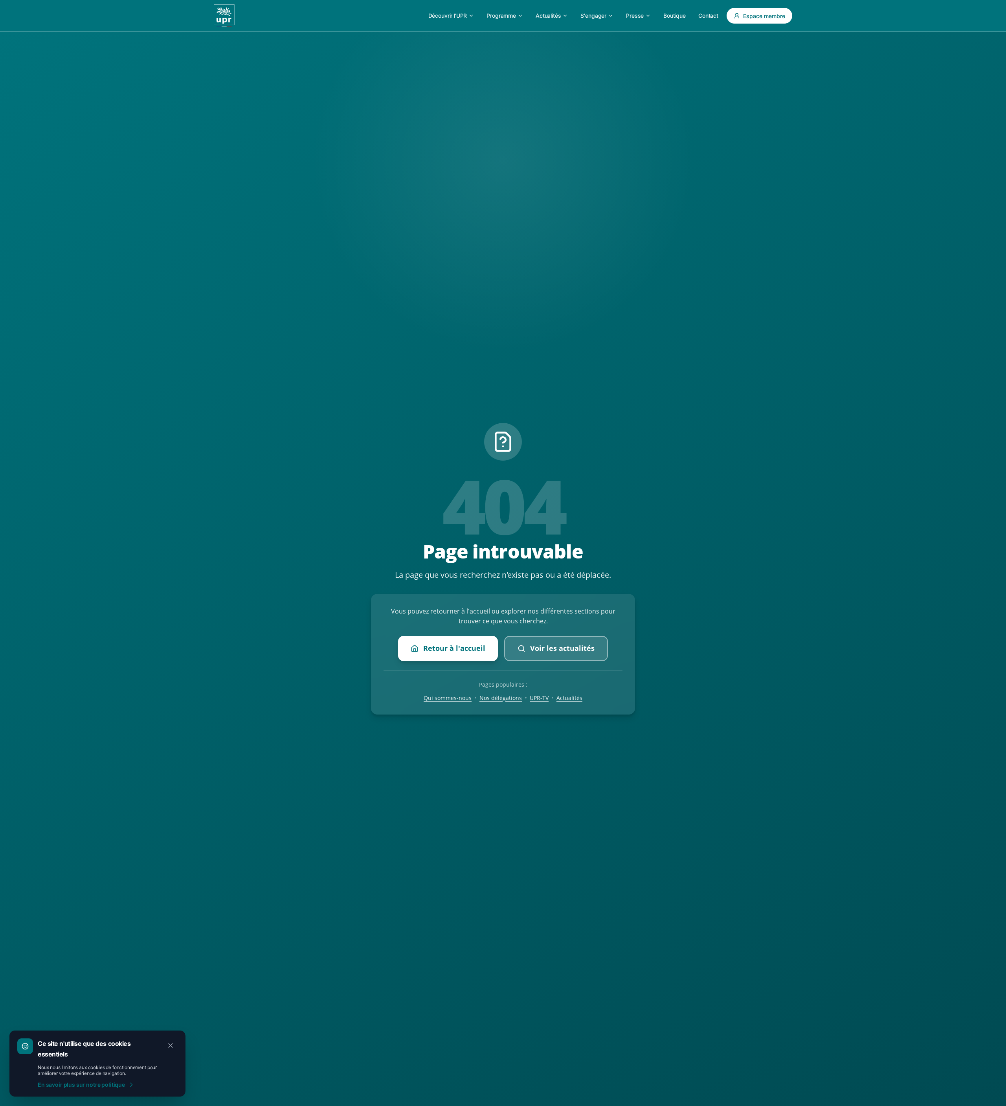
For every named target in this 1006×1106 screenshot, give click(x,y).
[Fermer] (170, 1045)
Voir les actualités (562, 648)
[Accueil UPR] (224, 15)
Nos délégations (500, 698)
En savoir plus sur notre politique (81, 1084)
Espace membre (764, 16)
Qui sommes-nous (448, 698)
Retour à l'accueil (454, 648)
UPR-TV (539, 698)
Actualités (569, 698)
